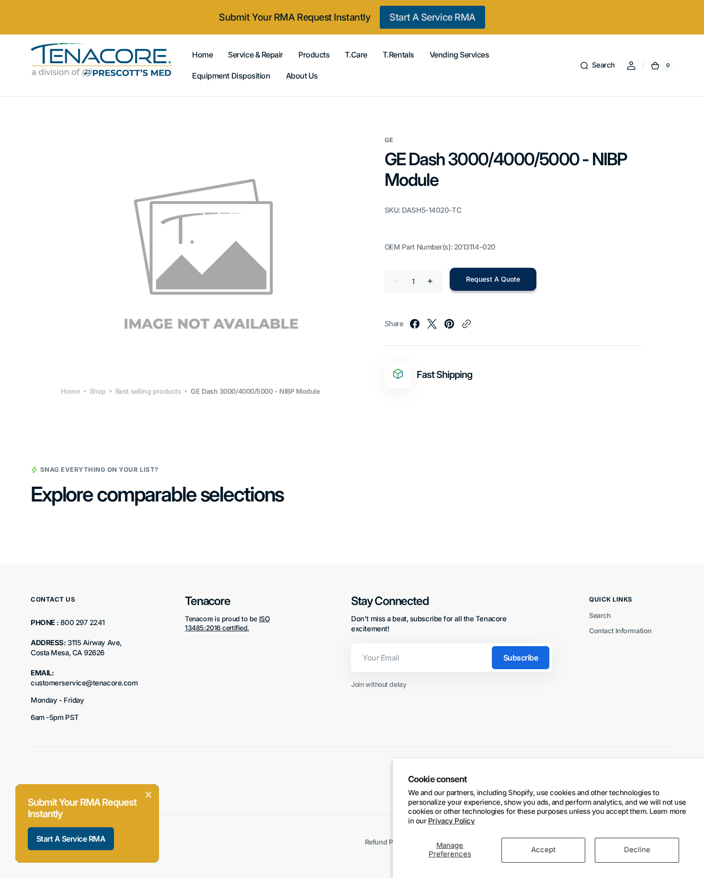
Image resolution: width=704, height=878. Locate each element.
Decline (637, 849)
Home (70, 391)
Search (600, 615)
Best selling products (148, 391)
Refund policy (386, 842)
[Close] (148, 794)
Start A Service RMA (432, 17)
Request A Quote (493, 279)
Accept (543, 849)
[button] (597, 65)
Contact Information (620, 631)
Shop (98, 391)
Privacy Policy (451, 821)
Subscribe (520, 657)
